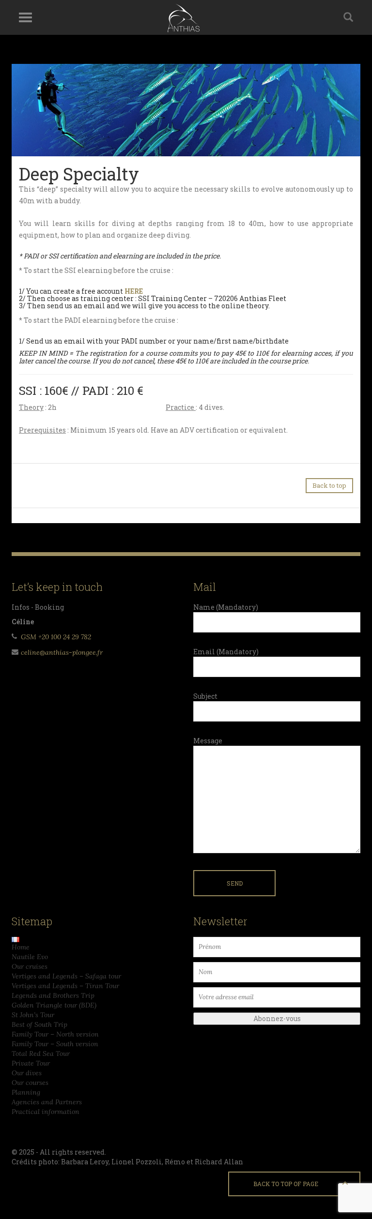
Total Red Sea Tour (41, 1053)
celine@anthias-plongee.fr (62, 652)
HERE (133, 291)
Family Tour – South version (55, 1043)
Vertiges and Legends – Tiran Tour (65, 985)
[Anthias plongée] (182, 17)
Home (21, 947)
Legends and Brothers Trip (53, 995)
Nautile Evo (30, 956)
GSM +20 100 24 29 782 (56, 636)
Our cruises (29, 966)
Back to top (329, 485)
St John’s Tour (33, 1014)
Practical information (45, 1111)
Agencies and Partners (47, 1102)
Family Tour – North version (55, 1034)
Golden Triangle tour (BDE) (54, 1005)
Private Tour (31, 1063)
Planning (26, 1092)
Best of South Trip (39, 1024)
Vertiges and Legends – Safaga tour (66, 976)
